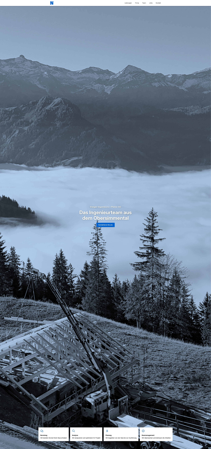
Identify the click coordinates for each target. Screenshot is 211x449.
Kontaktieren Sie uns (105, 225)
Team (144, 3)
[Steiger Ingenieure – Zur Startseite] (51, 3)
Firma (137, 3)
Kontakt (158, 3)
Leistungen (128, 3)
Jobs (150, 3)
